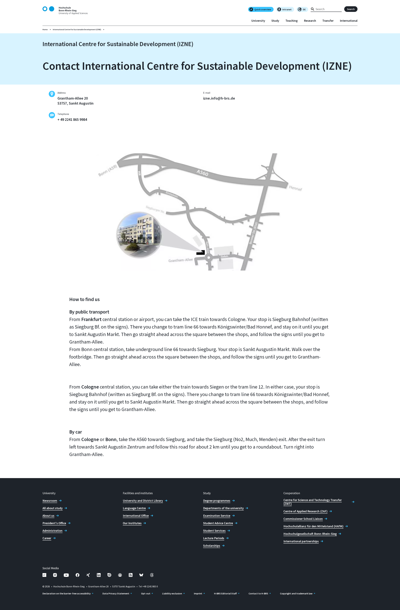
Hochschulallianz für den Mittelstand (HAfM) (313, 526)
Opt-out (145, 593)
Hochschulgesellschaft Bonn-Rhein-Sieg (310, 534)
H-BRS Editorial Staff (225, 593)
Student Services (214, 530)
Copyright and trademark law (296, 593)
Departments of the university (223, 508)
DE (304, 9)
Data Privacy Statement (115, 593)
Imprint (198, 593)
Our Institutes (132, 523)
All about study (52, 508)
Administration (52, 530)
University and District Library (143, 500)
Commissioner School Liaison (303, 519)
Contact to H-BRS (258, 593)
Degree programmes (216, 500)
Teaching (291, 21)
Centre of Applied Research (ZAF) (305, 511)
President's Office (54, 523)
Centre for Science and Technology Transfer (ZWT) (312, 502)
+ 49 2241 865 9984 (72, 119)
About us (48, 515)
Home (45, 29)
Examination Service (216, 515)
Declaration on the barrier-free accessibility (66, 593)
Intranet (287, 9)
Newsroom (49, 500)
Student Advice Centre (218, 523)
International (349, 21)
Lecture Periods (213, 538)
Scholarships (211, 545)
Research (310, 21)
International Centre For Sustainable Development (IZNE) (77, 29)
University (258, 21)
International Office (136, 515)
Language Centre (134, 508)
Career (46, 538)
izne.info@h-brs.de (219, 98)
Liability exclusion (172, 593)
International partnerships (301, 541)
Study (275, 21)
